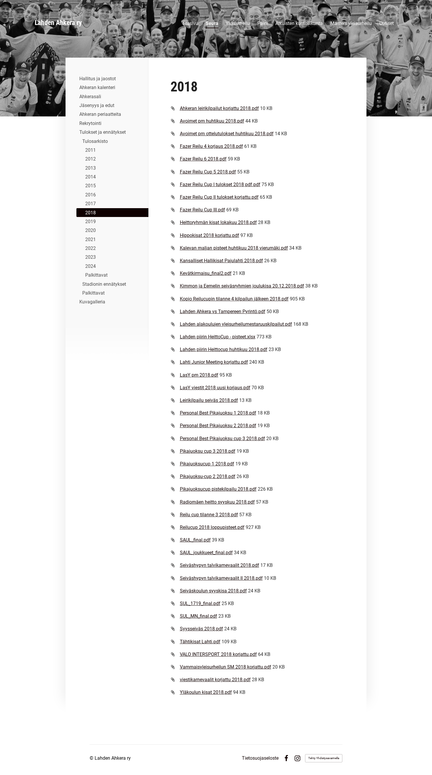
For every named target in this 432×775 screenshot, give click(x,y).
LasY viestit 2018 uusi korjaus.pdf (215, 387)
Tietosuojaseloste (260, 758)
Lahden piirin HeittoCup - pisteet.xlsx (217, 337)
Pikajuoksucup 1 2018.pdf (207, 464)
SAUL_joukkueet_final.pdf (206, 552)
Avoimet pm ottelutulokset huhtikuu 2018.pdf (227, 133)
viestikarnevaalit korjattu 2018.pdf (215, 679)
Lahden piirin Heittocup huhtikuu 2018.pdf (223, 349)
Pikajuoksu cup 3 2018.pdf (207, 451)
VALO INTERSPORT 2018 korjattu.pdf (218, 654)
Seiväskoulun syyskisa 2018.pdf (213, 591)
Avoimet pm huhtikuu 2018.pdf (212, 121)
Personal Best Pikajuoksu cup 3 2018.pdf (222, 438)
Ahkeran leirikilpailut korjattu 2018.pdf (219, 108)
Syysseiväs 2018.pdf (201, 629)
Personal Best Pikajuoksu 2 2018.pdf (218, 425)
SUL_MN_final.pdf (198, 616)
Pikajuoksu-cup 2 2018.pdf (207, 476)
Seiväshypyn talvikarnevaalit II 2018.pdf (221, 578)
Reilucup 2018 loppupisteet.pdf (212, 527)
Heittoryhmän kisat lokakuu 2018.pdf (218, 222)
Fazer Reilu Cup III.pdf (202, 210)
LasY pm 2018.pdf (199, 375)
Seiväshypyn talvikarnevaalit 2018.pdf (219, 565)
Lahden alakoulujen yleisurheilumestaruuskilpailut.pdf (236, 324)
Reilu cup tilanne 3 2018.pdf (209, 514)
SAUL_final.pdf (195, 540)
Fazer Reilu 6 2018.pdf (203, 159)
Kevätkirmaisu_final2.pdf (206, 273)
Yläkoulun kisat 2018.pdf (206, 692)
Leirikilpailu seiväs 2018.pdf (209, 400)
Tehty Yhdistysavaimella (323, 758)
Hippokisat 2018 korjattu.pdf (209, 235)
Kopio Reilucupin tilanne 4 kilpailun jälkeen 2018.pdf (234, 299)
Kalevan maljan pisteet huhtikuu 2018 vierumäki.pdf (234, 248)
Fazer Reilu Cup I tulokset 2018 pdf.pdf (220, 184)
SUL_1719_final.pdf (200, 603)
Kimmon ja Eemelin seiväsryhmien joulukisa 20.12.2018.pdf (242, 286)
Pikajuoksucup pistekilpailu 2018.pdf (218, 489)
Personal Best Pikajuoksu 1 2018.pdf (218, 413)
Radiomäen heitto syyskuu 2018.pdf (217, 502)
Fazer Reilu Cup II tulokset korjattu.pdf (219, 197)
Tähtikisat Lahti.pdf (200, 641)
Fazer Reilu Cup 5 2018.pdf (208, 172)
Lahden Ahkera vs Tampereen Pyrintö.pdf (222, 311)
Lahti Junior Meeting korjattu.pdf (214, 362)
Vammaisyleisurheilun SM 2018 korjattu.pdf (225, 667)
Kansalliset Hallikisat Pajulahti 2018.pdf (221, 260)
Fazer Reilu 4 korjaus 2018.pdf (211, 146)
